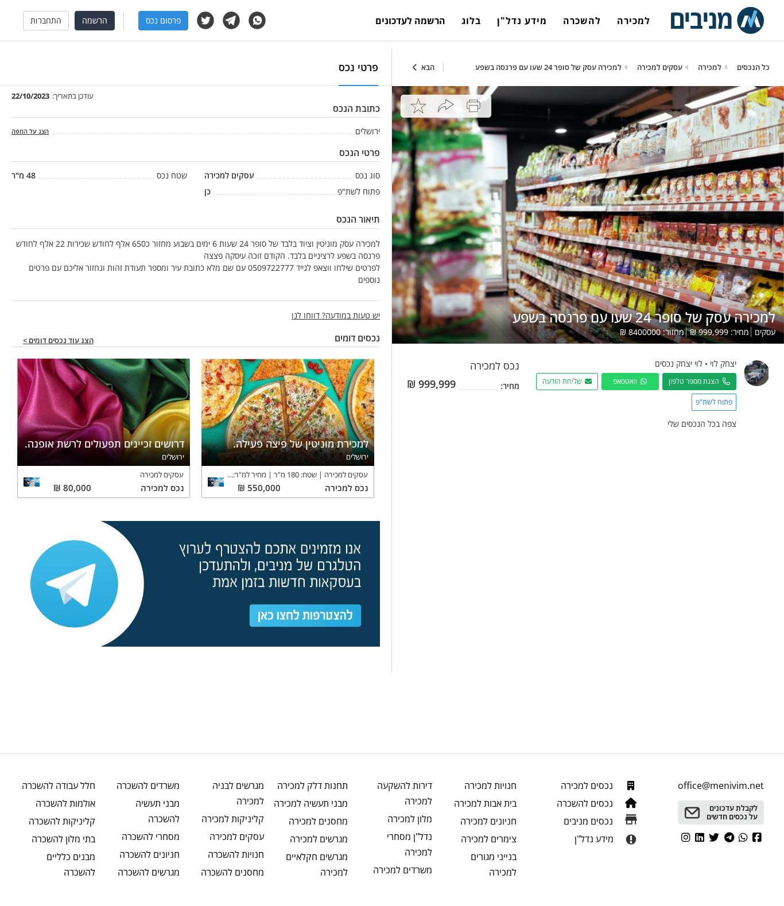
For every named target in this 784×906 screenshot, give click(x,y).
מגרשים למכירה (319, 839)
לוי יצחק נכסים (679, 363)
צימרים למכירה (489, 839)
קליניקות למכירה (232, 818)
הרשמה (94, 20)
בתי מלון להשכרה (63, 839)
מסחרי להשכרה (151, 836)
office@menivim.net (721, 785)
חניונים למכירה (488, 821)
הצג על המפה (30, 131)
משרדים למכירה (402, 870)
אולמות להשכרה (65, 803)
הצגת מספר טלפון (696, 381)
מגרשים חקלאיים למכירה (317, 864)
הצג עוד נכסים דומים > (58, 340)
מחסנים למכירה (318, 821)
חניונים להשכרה (149, 854)
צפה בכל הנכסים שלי (701, 423)
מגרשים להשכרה (149, 872)
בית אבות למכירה (485, 803)
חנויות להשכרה (236, 854)
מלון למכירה (409, 818)
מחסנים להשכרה (232, 872)
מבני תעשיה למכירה (311, 803)
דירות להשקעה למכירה (404, 793)
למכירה (633, 20)
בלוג (471, 20)
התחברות (45, 20)
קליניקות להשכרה (62, 821)
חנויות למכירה (490, 785)
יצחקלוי (723, 363)
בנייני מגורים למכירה (494, 864)
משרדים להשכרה (148, 785)
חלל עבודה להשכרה (58, 785)
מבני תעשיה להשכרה (157, 811)
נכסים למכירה (588, 785)
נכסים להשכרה (586, 803)
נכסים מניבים (589, 821)
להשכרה (582, 20)
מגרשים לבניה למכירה (238, 793)
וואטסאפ (627, 381)
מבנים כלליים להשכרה (70, 864)
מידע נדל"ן (522, 20)
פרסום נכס (163, 20)
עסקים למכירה (236, 836)
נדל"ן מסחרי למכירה (409, 844)
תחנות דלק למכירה (312, 785)
